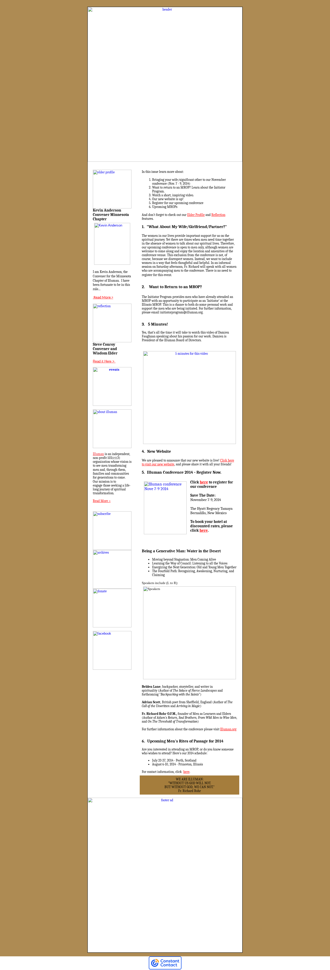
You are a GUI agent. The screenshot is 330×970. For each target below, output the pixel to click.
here (204, 482)
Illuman (98, 454)
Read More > (103, 298)
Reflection (218, 215)
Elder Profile (196, 215)
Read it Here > (103, 361)
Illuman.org (228, 729)
